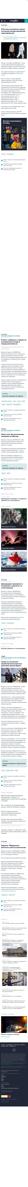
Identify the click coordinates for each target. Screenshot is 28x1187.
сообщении (11, 612)
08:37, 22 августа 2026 (6, 431)
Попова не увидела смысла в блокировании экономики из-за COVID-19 (14, 38)
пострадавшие (17, 404)
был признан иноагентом (8, 891)
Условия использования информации (9, 1099)
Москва (3, 429)
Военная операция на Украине (10, 180)
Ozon (14, 260)
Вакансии (23, 1044)
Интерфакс (14, 21)
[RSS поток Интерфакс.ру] (9, 1091)
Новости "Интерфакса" (5, 1084)
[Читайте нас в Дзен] (2, 1091)
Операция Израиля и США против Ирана (13, 658)
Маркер (2, 1079)
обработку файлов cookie (6, 1064)
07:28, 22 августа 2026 (6, 181)
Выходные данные (5, 1100)
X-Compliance (3, 1076)
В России (4, 25)
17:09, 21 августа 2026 (6, 843)
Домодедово (10, 623)
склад (18, 401)
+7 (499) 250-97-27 (18, 1067)
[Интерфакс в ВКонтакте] (7, 1091)
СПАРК (2, 1075)
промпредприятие (6, 263)
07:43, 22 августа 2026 (6, 337)
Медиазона (4, 895)
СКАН (2, 1085)
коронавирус (10, 154)
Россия (3, 154)
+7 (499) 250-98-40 (8, 1067)
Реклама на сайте (5, 1046)
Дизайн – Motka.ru (5, 1102)
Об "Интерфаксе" (10, 1044)
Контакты (3, 1044)
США (3, 770)
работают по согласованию (14, 459)
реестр (3, 854)
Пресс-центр (17, 1044)
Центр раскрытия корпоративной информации (9, 1088)
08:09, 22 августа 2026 (6, 581)
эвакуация (9, 404)
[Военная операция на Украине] (14, 1032)
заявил (12, 730)
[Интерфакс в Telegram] (4, 1091)
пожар (3, 404)
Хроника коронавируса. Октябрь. (12, 122)
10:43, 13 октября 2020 (6, 26)
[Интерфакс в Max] (11, 1091)
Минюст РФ (12, 895)
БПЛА (14, 263)
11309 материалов (5, 1036)
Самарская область (7, 260)
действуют (20, 617)
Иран (16, 770)
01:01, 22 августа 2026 (6, 659)
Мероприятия (12, 1046)
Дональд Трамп (10, 770)
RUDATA (2, 1086)
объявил (17, 739)
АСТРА (2, 1080)
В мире (3, 656)
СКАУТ (2, 1077)
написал (21, 450)
